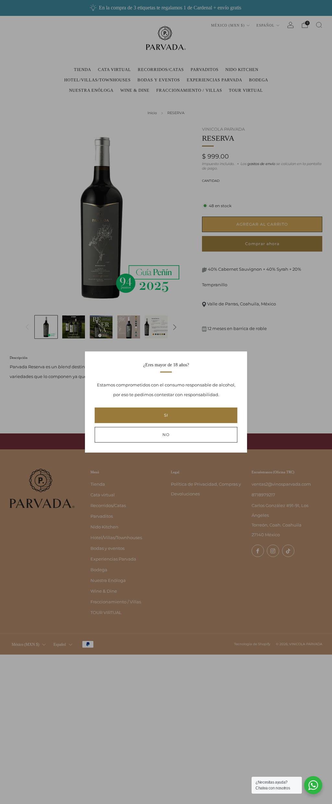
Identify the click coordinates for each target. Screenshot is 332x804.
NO (166, 434)
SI (166, 415)
